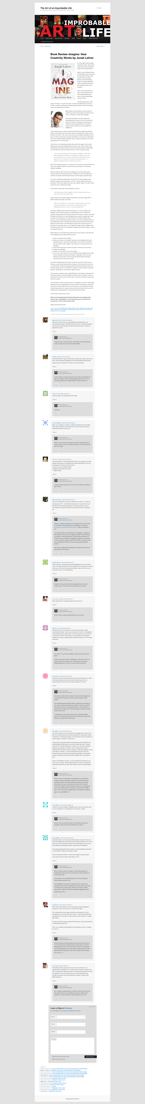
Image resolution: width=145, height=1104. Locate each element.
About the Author (58, 38)
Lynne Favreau (43, 1091)
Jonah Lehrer (82, 309)
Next (103, 46)
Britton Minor (55, 731)
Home (42, 38)
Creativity (69, 308)
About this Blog (49, 38)
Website (53, 1031)
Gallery (73, 38)
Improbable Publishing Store (47, 41)
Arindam (54, 356)
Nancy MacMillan (56, 838)
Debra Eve (54, 628)
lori (53, 966)
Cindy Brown (55, 905)
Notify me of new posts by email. (58, 1059)
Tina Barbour (55, 676)
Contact (79, 38)
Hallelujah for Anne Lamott (58, 1080)
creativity (64, 309)
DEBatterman (43, 1081)
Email (53, 1024)
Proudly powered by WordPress (72, 1098)
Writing (73, 308)
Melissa (42, 1070)
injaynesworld (55, 320)
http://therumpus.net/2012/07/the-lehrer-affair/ (65, 527)
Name (53, 1016)
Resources (67, 38)
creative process (57, 309)
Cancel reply (92, 1006)
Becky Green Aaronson (85, 308)
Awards (84, 38)
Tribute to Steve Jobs (93, 38)
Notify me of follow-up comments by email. (60, 1056)
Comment (54, 1039)
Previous (98, 46)
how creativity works (70, 309)
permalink (63, 311)
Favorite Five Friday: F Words (59, 1078)
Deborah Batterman (56, 499)
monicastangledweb (56, 423)
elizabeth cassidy (56, 562)
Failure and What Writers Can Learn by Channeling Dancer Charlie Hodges (69, 1068)
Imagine (77, 309)
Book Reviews (64, 308)
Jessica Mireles (55, 805)
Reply (54, 331)
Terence (54, 393)
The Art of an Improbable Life (56, 8)
